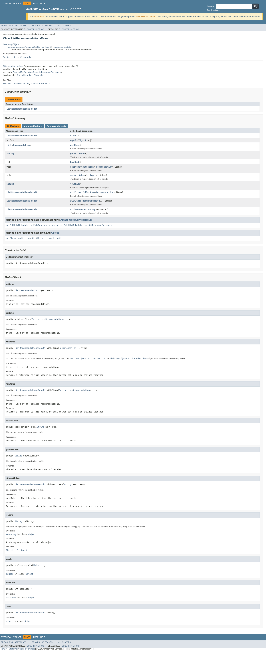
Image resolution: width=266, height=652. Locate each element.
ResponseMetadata (61, 47)
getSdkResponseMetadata (44, 225)
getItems (75, 145)
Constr (31, 29)
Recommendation (21, 145)
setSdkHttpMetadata (71, 225)
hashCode (75, 162)
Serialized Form (40, 83)
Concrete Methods (56, 126)
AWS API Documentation (16, 83)
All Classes (64, 26)
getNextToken (77, 153)
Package (17, 3)
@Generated (9, 66)
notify (22, 238)
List (8, 145)
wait (44, 238)
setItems (75, 167)
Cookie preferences (26, 649)
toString (75, 184)
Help (42, 3)
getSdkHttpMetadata (17, 225)
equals (74, 140)
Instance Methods (33, 126)
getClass (11, 238)
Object (82, 140)
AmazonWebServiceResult (26, 72)
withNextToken (78, 209)
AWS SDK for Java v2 (146, 16)
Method (40, 29)
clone (73, 135)
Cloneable (25, 57)
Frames (36, 26)
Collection (87, 167)
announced (38, 16)
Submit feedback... (214, 10)
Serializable (10, 57)
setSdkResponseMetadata (98, 225)
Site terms (13, 649)
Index (35, 3)
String (10, 153)
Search (210, 6)
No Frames (47, 26)
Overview (6, 3)
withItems (75, 192)
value (20, 66)
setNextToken (77, 175)
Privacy (4, 649)
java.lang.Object (11, 44)
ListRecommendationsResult (21, 109)
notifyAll (33, 238)
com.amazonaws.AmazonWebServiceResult (29, 47)
